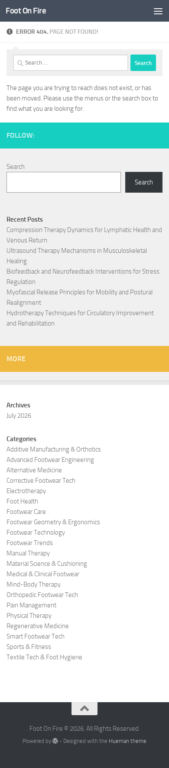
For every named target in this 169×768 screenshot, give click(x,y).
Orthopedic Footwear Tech (42, 595)
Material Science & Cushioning (46, 564)
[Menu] (158, 11)
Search (15, 167)
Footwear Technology (35, 532)
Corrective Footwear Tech (40, 480)
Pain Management (31, 605)
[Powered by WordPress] (55, 741)
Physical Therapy (29, 616)
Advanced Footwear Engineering (50, 460)
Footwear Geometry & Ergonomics (53, 522)
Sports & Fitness (28, 647)
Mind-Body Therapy (33, 584)
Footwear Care (26, 512)
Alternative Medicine (34, 470)
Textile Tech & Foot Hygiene (44, 657)
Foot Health (22, 501)
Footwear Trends (29, 543)
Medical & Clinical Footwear (42, 574)
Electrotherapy (26, 491)
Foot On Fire (26, 11)
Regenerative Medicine (37, 626)
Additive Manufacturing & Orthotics (53, 449)
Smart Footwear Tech (35, 636)
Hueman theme (127, 741)
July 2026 (18, 415)
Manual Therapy (28, 553)
